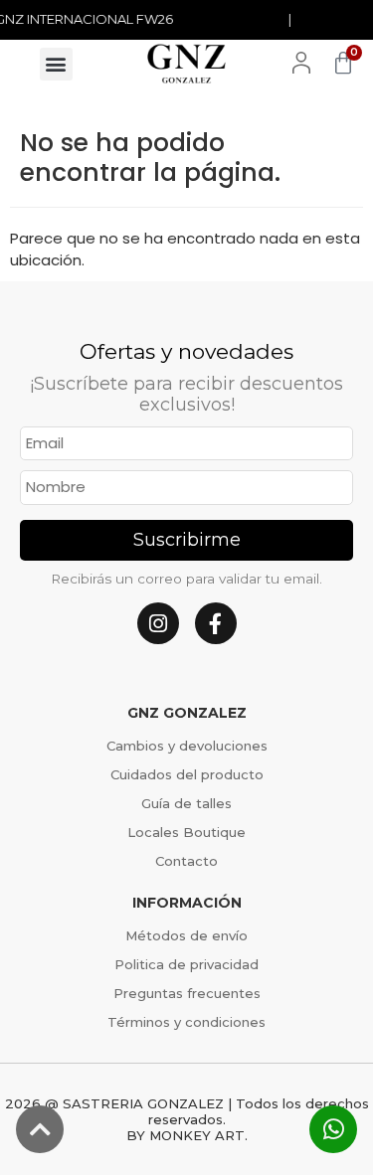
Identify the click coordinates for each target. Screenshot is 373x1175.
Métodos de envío (186, 935)
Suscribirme (187, 540)
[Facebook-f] (216, 623)
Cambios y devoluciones (187, 746)
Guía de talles (186, 803)
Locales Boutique (186, 832)
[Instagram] (158, 623)
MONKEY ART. (198, 1135)
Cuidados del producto (187, 774)
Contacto (186, 861)
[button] (56, 64)
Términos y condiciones (186, 1022)
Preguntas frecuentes (187, 993)
